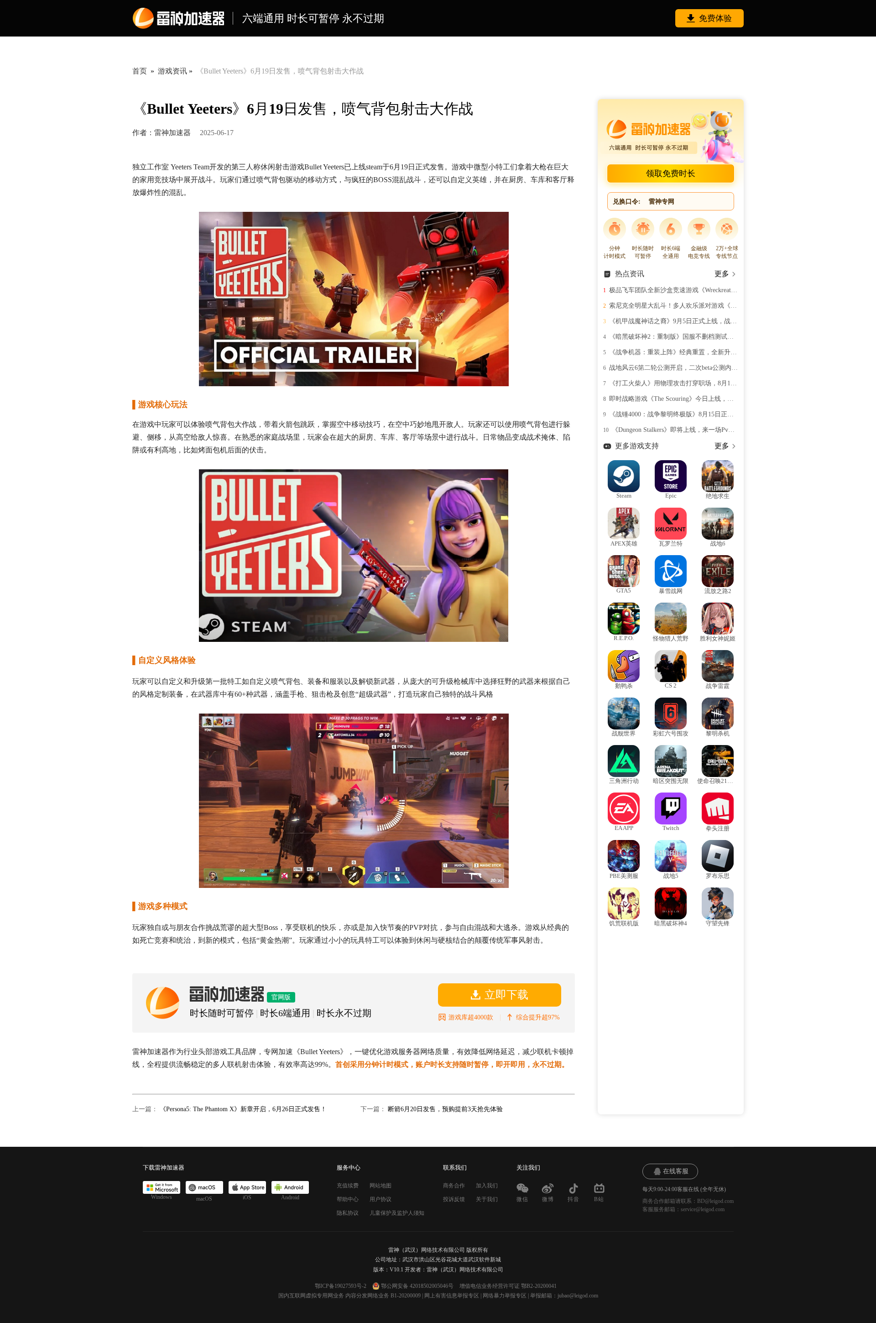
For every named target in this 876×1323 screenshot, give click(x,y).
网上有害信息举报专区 (451, 1295)
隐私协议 (348, 1213)
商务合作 (454, 1185)
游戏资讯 (172, 71)
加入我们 (487, 1185)
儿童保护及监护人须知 (397, 1213)
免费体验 (715, 18)
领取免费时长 (670, 173)
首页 (139, 71)
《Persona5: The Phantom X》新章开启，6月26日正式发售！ (243, 1109)
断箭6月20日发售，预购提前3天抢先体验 (445, 1109)
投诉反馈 (454, 1199)
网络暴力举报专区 (505, 1295)
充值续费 (348, 1185)
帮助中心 (348, 1199)
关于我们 (487, 1199)
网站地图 (380, 1185)
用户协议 (380, 1199)
